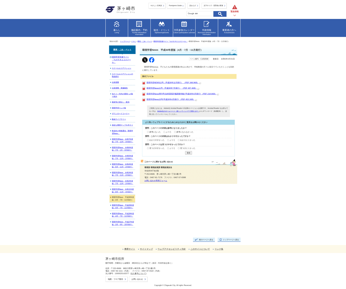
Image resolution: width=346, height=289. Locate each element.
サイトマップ (146, 249)
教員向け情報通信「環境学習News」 (122, 132)
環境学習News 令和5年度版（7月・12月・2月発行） (122, 157)
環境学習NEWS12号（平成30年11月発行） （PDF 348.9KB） (173, 83)
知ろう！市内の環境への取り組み (122, 95)
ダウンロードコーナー (120, 114)
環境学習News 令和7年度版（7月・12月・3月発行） (122, 140)
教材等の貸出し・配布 (120, 102)
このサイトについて (200, 249)
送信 (188, 153)
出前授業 (115, 82)
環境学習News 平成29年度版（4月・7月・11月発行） (123, 206)
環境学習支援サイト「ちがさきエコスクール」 (170, 41)
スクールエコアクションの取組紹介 (122, 75)
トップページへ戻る (231, 240)
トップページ (125, 41)
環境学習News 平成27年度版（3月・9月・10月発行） (123, 223)
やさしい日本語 (156, 5)
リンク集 (219, 249)
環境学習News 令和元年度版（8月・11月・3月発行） (123, 190)
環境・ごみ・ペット (144, 41)
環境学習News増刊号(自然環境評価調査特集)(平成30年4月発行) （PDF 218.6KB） (182, 94)
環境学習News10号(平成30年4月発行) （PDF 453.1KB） (171, 99)
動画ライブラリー (119, 119)
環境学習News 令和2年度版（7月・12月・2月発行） (122, 182)
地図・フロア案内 (115, 279)
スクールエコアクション (121, 68)
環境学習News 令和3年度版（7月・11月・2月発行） (122, 174)
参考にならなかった (184, 132)
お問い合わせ (137, 279)
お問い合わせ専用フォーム (155, 181)
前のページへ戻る (206, 240)
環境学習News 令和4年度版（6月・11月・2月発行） (122, 165)
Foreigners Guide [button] (175, 5)
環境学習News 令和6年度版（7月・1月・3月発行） (122, 149)
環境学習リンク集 (119, 108)
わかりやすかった (156, 140)
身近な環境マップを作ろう (122, 125)
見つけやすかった (156, 148)
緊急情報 (235, 11)
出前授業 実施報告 (120, 88)
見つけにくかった (187, 148)
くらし (133, 41)
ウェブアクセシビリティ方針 (172, 249)
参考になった (155, 132)
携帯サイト (129, 249)
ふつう (168, 132)
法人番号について (138, 273)
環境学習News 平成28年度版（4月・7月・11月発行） (123, 215)
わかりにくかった (187, 140)
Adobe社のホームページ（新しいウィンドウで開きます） (178, 111)
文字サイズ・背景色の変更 (213, 5)
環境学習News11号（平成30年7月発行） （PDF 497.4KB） (172, 88)
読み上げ (192, 5)
